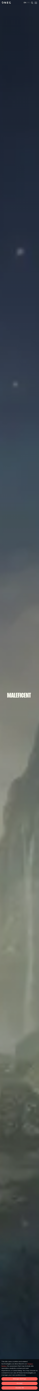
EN (25, 3)
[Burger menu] (36, 3)
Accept (19, 1383)
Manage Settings (19, 1379)
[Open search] (32, 3)
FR (28, 3)
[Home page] (6, 3)
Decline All (19, 1388)
